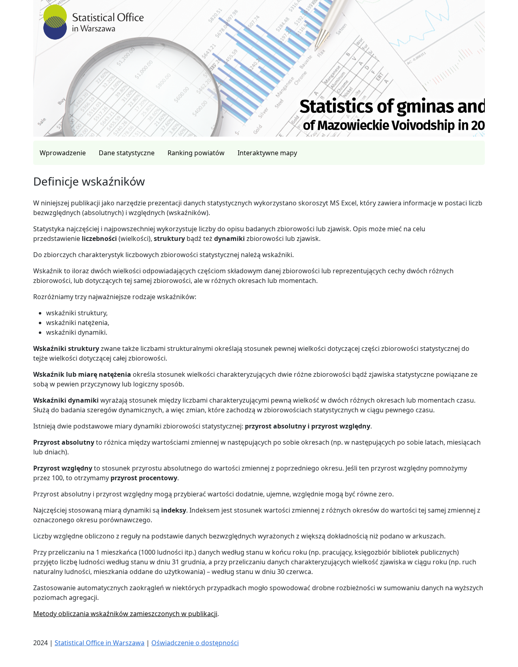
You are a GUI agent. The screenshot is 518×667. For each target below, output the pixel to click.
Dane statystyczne (127, 152)
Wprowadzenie (63, 152)
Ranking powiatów (196, 152)
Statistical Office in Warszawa (99, 642)
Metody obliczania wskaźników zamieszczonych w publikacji (125, 613)
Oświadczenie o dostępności (195, 642)
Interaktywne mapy (267, 152)
